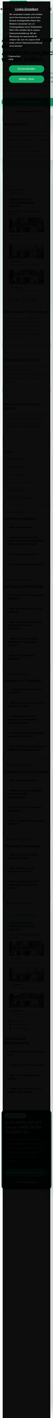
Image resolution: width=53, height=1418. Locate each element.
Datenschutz (14, 56)
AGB (11, 59)
